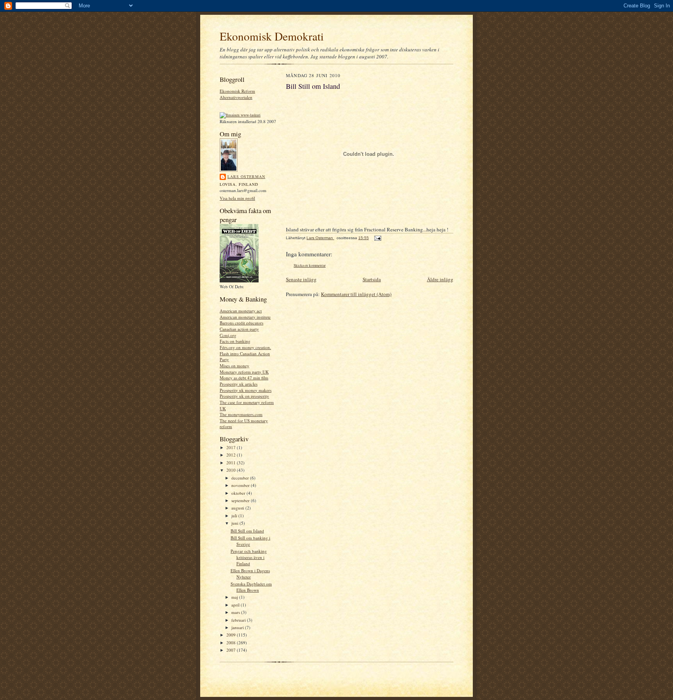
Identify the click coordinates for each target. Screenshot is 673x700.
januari (238, 627)
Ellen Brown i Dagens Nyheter (250, 574)
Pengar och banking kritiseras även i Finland (249, 557)
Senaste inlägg (301, 279)
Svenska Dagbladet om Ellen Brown (251, 587)
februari (239, 620)
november (241, 485)
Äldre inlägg (440, 279)
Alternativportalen (236, 97)
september (241, 500)
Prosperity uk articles (238, 384)
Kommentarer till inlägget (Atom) (356, 294)
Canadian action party (239, 329)
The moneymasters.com (241, 414)
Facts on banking (235, 341)
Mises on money (234, 366)
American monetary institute (245, 317)
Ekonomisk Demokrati (272, 36)
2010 (231, 470)
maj (235, 597)
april (236, 605)
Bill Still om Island (247, 531)
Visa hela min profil (237, 198)
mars (236, 612)
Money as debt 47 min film (244, 378)
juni (235, 523)
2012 (231, 455)
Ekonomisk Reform (237, 91)
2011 (231, 462)
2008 (231, 642)
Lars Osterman (246, 176)
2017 (231, 447)
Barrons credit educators (241, 323)
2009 (231, 635)
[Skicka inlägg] (377, 238)
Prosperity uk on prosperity (244, 396)
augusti (238, 508)
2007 (231, 650)
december (240, 478)
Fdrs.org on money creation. (245, 347)
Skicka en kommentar (310, 265)
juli (234, 515)
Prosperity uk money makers (245, 390)
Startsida (372, 279)
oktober (239, 493)
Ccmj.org (228, 335)
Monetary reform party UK (244, 372)
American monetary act (241, 311)
